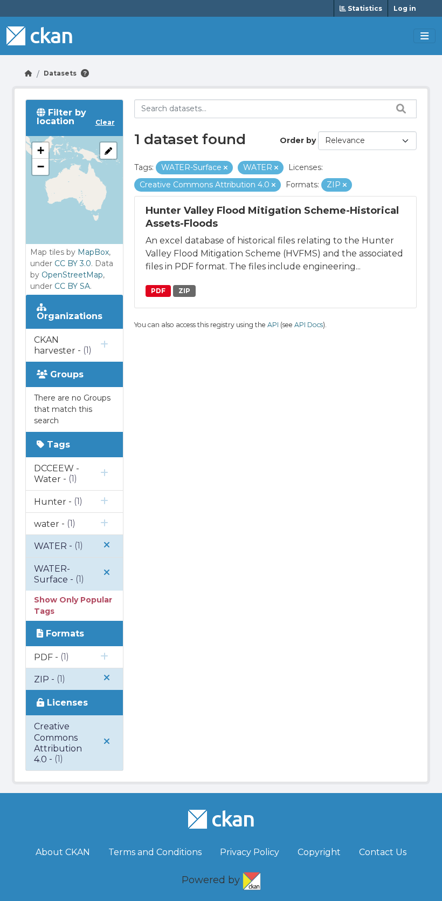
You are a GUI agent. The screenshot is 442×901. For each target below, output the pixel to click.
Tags (57, 444)
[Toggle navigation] (424, 36)
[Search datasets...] (398, 108)
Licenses (66, 702)
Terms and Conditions (155, 852)
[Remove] (225, 168)
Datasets (60, 73)
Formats (63, 633)
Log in (404, 8)
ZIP (184, 291)
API (273, 325)
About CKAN (63, 852)
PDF (158, 291)
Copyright (319, 852)
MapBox (93, 252)
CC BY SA (72, 286)
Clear (105, 122)
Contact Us (382, 852)
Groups (65, 374)
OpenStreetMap (72, 275)
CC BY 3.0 (72, 263)
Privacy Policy (249, 852)
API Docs (308, 325)
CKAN (252, 879)
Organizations (69, 316)
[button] (40, 151)
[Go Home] (28, 73)
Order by (298, 140)
